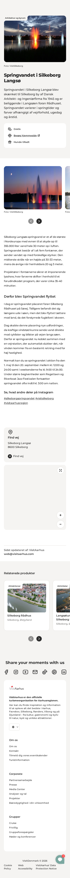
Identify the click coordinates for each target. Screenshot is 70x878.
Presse (13, 784)
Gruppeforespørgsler (21, 832)
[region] (35, 497)
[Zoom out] (60, 524)
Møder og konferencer (22, 836)
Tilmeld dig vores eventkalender (28, 755)
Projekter (14, 798)
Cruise (12, 823)
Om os (13, 746)
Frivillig (13, 827)
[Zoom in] (60, 515)
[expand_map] (60, 470)
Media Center (17, 789)
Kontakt (14, 750)
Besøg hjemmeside (25, 135)
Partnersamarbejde (20, 780)
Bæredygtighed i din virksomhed (29, 802)
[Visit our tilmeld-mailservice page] (35, 672)
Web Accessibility (25, 867)
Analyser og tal (18, 793)
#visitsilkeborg (44, 398)
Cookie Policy (8, 867)
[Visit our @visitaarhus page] (45, 672)
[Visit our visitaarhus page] (6, 672)
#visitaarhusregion (16, 403)
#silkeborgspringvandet (19, 398)
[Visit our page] (16, 672)
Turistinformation (19, 760)
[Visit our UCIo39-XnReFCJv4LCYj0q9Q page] (25, 672)
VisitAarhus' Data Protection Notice (46, 867)
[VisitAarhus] (19, 688)
